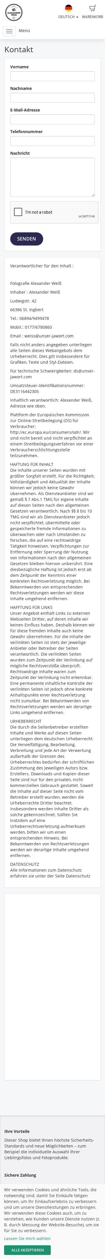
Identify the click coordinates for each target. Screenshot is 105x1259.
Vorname (19, 66)
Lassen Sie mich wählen (27, 1238)
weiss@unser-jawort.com (49, 336)
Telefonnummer (26, 131)
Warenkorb (92, 16)
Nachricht (20, 153)
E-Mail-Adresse (25, 110)
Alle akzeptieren (27, 1250)
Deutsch (67, 16)
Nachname (21, 88)
